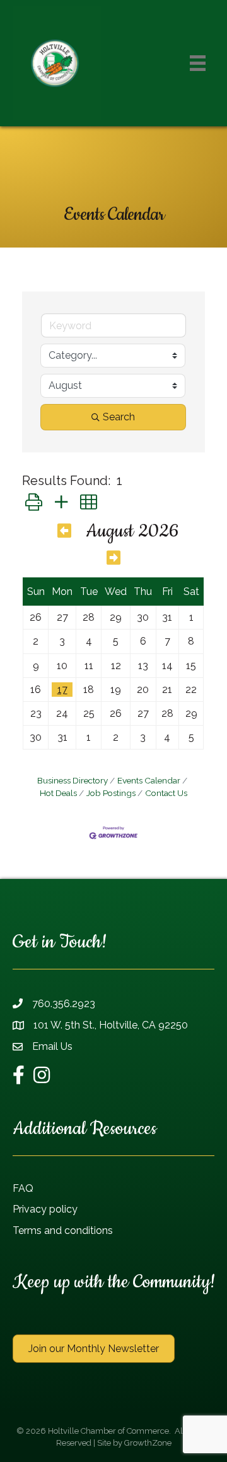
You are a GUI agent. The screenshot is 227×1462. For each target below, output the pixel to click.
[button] (34, 502)
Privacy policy (45, 1209)
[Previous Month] (64, 533)
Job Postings (111, 793)
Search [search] (119, 417)
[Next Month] (113, 560)
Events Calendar (148, 780)
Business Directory (72, 780)
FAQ (23, 1188)
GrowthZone (148, 1443)
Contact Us (166, 793)
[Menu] (197, 63)
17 (62, 690)
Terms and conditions (63, 1230)
